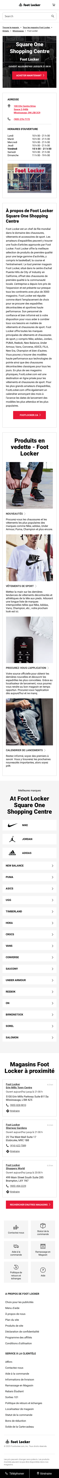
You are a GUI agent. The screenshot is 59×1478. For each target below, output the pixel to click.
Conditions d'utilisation (18, 1343)
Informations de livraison (19, 1379)
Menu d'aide (12, 1308)
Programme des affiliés (18, 1337)
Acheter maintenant (29, 75)
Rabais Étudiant (14, 1391)
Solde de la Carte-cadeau (19, 1426)
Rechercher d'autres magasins (29, 1204)
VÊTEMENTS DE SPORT (20, 586)
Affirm (8, 1361)
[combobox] (29, 16)
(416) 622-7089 (18, 1145)
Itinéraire (15, 1110)
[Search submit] (52, 16)
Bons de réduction (15, 1420)
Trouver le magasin (11, 27)
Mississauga (18, 31)
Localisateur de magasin (19, 1409)
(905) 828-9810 (18, 1105)
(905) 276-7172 (22, 119)
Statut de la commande (18, 1414)
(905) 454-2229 (18, 1186)
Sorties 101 (11, 1397)
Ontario (5, 31)
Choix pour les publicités (19, 1302)
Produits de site (14, 1325)
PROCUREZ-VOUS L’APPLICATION (26, 667)
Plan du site (12, 1319)
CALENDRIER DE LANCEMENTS (24, 750)
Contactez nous (14, 1367)
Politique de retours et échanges (23, 1403)
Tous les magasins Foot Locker (36, 27)
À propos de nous (15, 1313)
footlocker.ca (29, 415)
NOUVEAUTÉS (14, 513)
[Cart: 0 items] (53, 5)
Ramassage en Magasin (19, 1385)
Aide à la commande (17, 1373)
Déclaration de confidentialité (22, 1331)
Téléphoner (16, 1473)
